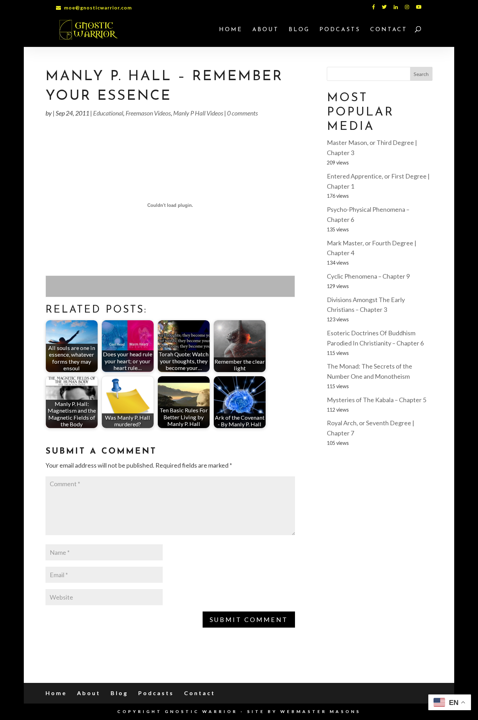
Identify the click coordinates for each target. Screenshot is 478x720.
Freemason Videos (148, 113)
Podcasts (339, 30)
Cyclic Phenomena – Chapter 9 (368, 276)
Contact (388, 30)
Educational (108, 113)
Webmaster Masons (320, 711)
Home (230, 30)
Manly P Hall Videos (198, 113)
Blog (299, 30)
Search (421, 74)
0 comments (242, 113)
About (265, 30)
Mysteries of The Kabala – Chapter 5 (376, 400)
